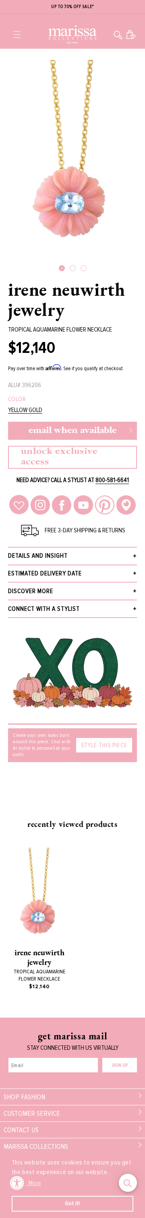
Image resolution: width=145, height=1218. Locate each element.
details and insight (38, 556)
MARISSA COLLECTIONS (36, 1146)
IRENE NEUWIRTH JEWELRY (66, 299)
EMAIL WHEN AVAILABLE (72, 431)
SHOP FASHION (24, 1096)
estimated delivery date (45, 573)
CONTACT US (21, 1129)
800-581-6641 (112, 480)
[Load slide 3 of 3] (83, 268)
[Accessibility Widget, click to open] (17, 1183)
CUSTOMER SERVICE (32, 1113)
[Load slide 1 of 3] (61, 268)
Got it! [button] (72, 1203)
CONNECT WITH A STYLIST (44, 609)
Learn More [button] (27, 1183)
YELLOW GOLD (25, 410)
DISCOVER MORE (30, 591)
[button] (17, 34)
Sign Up (120, 1065)
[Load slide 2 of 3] (72, 268)
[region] (72, 7)
